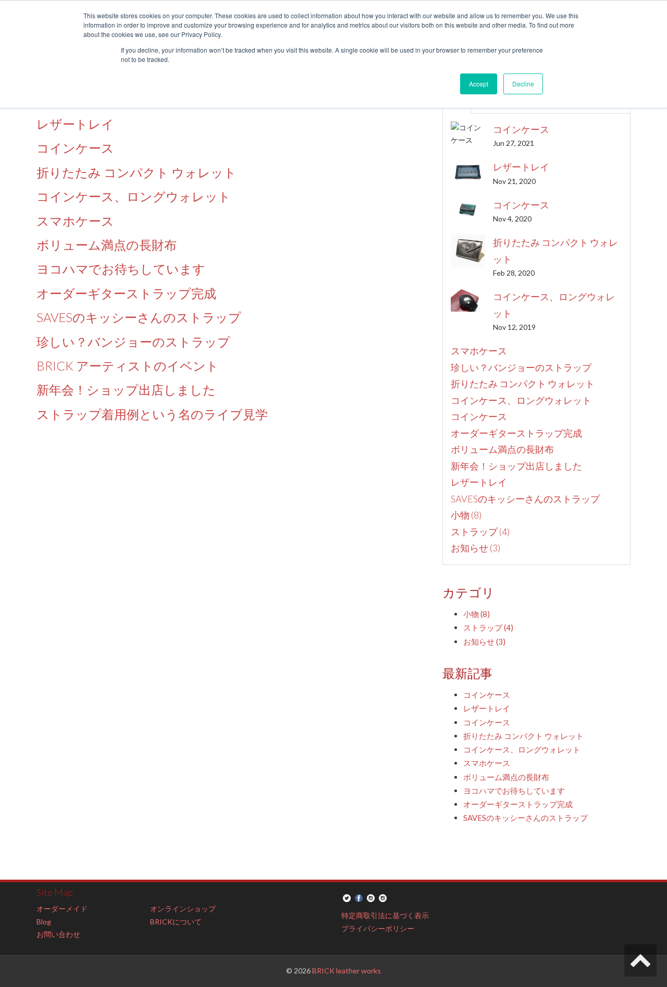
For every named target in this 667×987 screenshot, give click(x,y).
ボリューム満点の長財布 (106, 244)
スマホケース (75, 220)
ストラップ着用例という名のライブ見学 (152, 414)
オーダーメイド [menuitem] (62, 908)
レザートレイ (75, 123)
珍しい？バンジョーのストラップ (133, 341)
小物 (466, 515)
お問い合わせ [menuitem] (58, 934)
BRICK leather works (346, 970)
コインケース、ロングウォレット (133, 196)
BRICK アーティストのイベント (127, 365)
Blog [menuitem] (43, 921)
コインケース (75, 147)
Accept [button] (478, 83)
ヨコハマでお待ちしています (120, 268)
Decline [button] (523, 83)
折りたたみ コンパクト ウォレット (136, 172)
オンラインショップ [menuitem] (183, 908)
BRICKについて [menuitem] (176, 921)
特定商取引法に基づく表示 (385, 915)
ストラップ (480, 531)
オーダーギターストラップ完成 (126, 293)
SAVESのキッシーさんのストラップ (138, 317)
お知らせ (475, 547)
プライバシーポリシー (377, 928)
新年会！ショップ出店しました (126, 389)
